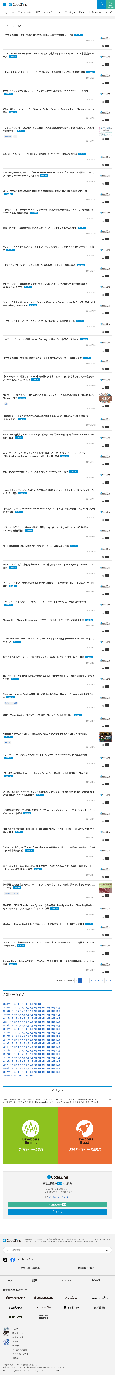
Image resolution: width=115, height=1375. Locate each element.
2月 (16, 1003)
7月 (35, 1003)
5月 (27, 1003)
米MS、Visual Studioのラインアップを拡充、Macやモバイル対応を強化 (42, 715)
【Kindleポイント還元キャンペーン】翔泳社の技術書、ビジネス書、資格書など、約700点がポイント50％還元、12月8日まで (49, 378)
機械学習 (8, 136)
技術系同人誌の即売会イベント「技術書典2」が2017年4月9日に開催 (39, 471)
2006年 (6, 1075)
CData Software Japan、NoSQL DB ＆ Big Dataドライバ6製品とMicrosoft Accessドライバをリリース (49, 640)
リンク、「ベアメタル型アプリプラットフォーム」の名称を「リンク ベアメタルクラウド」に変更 (48, 248)
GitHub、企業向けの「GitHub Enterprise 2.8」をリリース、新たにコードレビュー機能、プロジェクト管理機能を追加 (49, 849)
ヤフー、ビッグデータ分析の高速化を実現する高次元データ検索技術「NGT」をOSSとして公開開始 (48, 584)
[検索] (5, 12)
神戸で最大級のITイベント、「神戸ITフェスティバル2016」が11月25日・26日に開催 (47, 657)
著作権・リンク (18, 1333)
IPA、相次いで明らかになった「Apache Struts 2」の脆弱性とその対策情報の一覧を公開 (45, 774)
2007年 (6, 1071)
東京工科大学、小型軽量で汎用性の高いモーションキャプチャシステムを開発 (44, 227)
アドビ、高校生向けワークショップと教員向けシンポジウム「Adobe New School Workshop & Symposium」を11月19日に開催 (48, 793)
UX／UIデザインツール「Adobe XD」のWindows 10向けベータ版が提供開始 (44, 153)
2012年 (6, 1053)
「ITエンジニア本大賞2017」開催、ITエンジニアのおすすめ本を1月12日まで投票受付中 (45, 603)
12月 (58, 1007)
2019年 (6, 1028)
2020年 (6, 1025)
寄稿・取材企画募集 (30, 1267)
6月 (31, 1003)
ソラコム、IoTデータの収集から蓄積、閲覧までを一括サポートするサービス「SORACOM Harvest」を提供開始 (45, 529)
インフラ (47, 12)
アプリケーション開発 (29, 12)
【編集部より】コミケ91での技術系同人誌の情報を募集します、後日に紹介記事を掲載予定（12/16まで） (46, 417)
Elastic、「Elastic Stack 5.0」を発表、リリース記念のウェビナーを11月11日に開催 (47, 923)
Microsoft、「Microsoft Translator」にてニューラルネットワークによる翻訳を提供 (47, 619)
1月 (12, 1003)
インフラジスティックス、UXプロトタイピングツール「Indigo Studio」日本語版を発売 (45, 756)
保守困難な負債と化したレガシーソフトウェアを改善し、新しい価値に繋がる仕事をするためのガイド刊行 (49, 886)
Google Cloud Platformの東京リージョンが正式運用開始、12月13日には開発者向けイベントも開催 (48, 962)
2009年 (6, 1064)
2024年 (6, 1011)
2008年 (6, 1068)
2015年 (6, 1043)
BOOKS (95, 1280)
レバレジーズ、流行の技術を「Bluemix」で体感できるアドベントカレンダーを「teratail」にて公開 (48, 566)
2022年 (6, 1018)
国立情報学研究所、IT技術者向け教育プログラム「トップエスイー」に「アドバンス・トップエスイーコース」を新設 (49, 812)
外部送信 (16, 1358)
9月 (43, 1007)
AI (13, 12)
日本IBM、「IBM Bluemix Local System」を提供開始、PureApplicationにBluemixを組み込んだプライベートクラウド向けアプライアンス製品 (48, 907)
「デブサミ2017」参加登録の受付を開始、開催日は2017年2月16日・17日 (42, 34)
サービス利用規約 (19, 1349)
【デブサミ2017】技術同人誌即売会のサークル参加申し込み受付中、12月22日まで (46, 357)
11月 (53, 1007)
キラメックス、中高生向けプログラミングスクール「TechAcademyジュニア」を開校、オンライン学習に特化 (49, 944)
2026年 (6, 1003)
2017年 (6, 1036)
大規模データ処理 (11, 703)
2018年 (6, 1032)
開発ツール (95, 12)
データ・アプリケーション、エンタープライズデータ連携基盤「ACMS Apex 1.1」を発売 (45, 92)
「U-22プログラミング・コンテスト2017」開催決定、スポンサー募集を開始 (43, 265)
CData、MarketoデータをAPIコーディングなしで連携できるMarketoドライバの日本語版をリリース (48, 55)
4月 (23, 1003)
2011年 (6, 1057)
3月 (20, 1003)
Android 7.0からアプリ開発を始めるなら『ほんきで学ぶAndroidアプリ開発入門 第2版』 (45, 735)
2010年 (6, 1061)
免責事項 (16, 1341)
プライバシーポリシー (21, 1353)
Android (7, 743)
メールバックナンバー (59, 1196)
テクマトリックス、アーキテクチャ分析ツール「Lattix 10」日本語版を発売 (43, 320)
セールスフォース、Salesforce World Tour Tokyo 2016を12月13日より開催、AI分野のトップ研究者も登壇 (49, 510)
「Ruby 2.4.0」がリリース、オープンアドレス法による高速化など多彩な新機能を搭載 (48, 72)
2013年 (6, 1050)
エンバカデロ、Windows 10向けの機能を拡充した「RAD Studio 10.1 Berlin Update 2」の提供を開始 (48, 677)
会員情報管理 (17, 1337)
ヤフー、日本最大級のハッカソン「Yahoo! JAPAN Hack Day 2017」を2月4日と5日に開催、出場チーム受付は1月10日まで (49, 304)
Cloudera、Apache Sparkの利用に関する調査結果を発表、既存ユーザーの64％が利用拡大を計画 (48, 696)
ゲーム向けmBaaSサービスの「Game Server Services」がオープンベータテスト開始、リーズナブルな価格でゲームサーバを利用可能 (49, 174)
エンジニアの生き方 (66, 12)
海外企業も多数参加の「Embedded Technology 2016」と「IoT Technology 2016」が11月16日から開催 (48, 830)
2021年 (6, 1021)
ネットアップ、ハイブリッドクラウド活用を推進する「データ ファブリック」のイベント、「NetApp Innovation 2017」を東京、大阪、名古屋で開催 (46, 454)
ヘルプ (15, 1328)
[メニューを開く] (4, 4)
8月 (39, 1003)
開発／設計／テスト (11, 893)
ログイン (59, 1212)
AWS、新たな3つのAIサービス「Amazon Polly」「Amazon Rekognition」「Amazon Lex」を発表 (48, 111)
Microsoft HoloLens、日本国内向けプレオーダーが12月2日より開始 (40, 545)
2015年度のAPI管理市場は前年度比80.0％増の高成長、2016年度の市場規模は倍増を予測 (45, 192)
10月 (48, 1007)
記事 (34, 1280)
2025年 (6, 1007)
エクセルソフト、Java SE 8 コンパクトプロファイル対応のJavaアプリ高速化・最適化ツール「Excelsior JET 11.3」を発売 (47, 867)
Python (82, 12)
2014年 (6, 1046)
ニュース (8, 1280)
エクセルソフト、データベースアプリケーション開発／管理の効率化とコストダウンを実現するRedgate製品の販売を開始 (48, 211)
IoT (6, 404)
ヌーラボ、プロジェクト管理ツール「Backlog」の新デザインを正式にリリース (45, 339)
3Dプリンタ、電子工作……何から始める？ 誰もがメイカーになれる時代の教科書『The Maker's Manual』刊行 (48, 396)
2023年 (6, 1014)
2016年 (6, 1039)
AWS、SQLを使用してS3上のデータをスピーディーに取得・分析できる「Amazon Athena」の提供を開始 (48, 436)
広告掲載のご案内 (86, 1267)
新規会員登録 (58, 1204)
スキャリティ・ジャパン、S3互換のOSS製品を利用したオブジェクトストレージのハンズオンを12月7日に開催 (48, 492)
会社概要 (16, 1345)
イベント (67, 1280)
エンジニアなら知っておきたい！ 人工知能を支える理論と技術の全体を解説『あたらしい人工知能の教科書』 (48, 129)
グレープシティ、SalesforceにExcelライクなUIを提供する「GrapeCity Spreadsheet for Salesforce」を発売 (45, 285)
